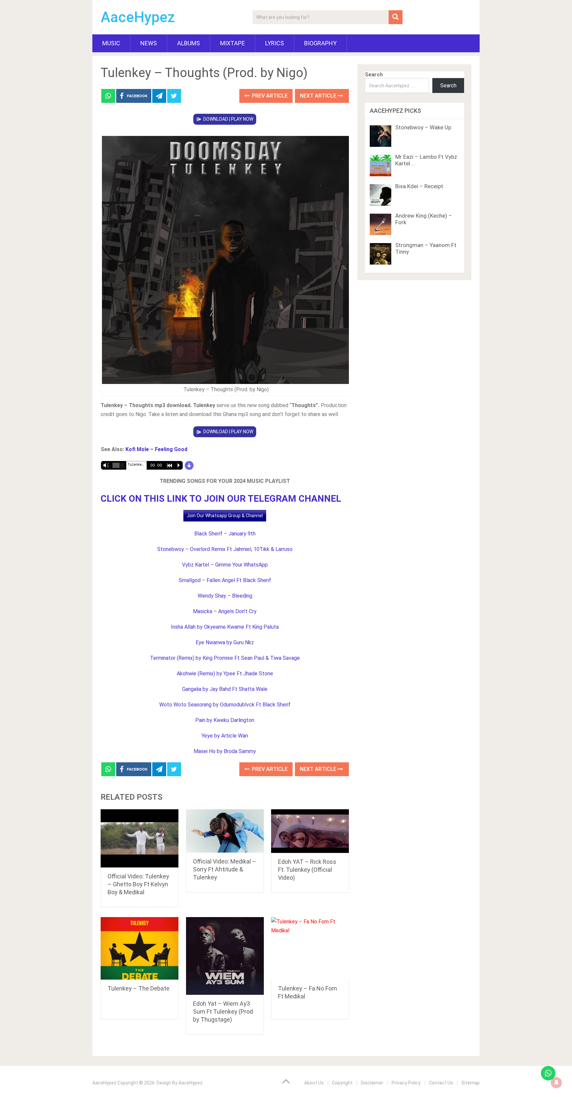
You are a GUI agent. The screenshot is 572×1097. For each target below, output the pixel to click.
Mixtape (232, 43)
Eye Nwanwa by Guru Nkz (225, 642)
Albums (188, 43)
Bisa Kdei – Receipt (419, 186)
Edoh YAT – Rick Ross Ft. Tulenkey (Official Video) (307, 869)
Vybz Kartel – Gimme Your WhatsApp (225, 565)
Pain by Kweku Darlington (224, 720)
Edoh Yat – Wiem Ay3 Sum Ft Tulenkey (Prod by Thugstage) (223, 1011)
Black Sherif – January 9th (225, 533)
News (148, 43)
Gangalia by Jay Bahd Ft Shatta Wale (224, 689)
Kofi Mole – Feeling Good (156, 449)
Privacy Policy (406, 1082)
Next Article (319, 96)
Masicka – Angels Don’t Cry (225, 611)
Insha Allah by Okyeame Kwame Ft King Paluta (225, 627)
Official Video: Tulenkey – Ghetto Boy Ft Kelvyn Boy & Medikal (138, 884)
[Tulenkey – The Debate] (139, 948)
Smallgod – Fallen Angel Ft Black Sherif (225, 580)
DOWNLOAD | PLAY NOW (228, 119)
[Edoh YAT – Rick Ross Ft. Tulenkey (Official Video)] (310, 831)
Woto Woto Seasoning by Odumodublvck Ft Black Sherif (225, 704)
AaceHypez (138, 17)
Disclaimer (372, 1082)
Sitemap (470, 1082)
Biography (320, 43)
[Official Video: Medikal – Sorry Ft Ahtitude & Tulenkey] (225, 831)
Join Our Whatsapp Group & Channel (225, 515)
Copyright (342, 1082)
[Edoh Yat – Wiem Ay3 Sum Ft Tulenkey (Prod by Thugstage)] (225, 956)
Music (111, 43)
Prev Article (269, 96)
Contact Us (441, 1082)
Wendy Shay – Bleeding (225, 596)
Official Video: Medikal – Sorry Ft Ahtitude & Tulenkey (224, 869)
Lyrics (274, 43)
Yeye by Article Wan (225, 736)
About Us (314, 1082)
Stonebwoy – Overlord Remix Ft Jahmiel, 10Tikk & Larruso (225, 549)
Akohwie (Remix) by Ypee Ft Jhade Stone (225, 673)
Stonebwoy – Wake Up (423, 127)
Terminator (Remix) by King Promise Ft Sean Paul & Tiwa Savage (225, 658)
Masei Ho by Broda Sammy (225, 751)
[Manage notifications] (556, 1082)
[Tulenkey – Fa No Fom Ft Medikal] (310, 948)
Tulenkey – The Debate (138, 988)
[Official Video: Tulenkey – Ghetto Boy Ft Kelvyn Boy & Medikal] (139, 838)
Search (374, 74)
